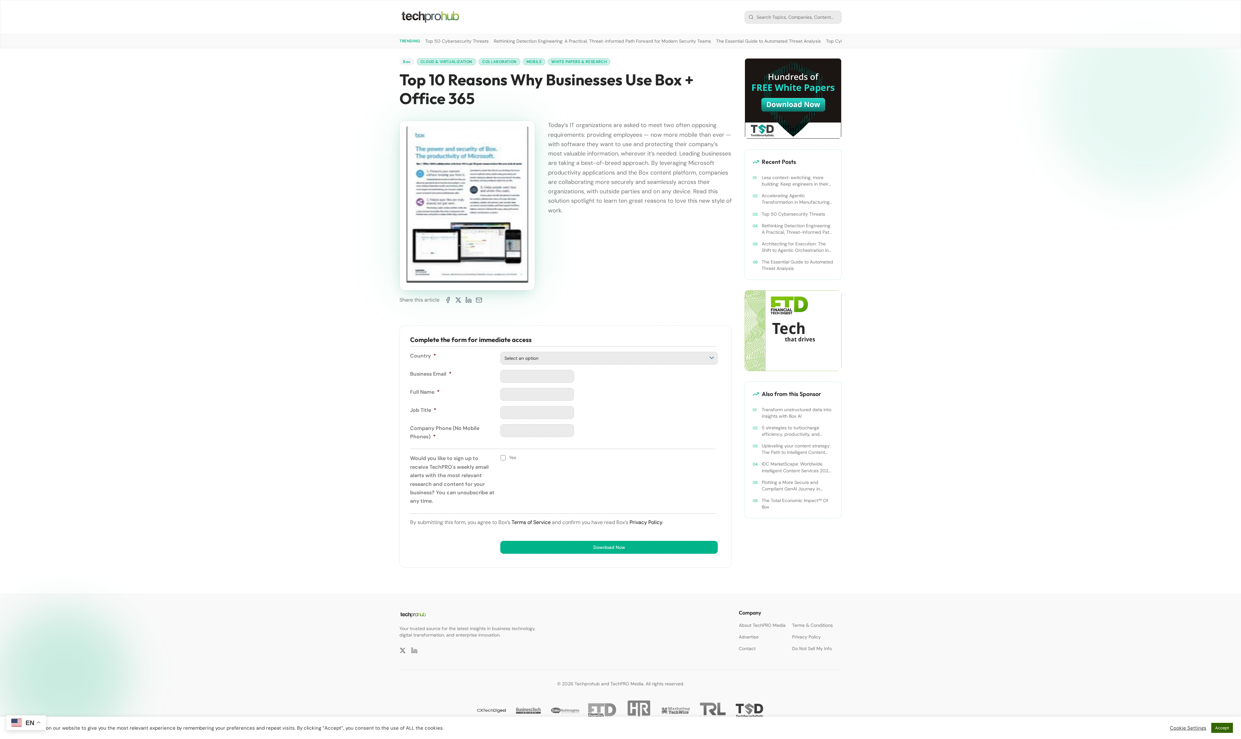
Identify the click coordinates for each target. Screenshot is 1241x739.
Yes (512, 457)
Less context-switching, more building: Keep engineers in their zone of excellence (795, 181)
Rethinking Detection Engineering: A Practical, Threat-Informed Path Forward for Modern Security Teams (602, 41)
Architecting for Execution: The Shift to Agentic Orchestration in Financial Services (795, 247)
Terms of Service (531, 522)
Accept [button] (1222, 728)
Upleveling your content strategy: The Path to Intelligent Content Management (796, 449)
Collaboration (499, 61)
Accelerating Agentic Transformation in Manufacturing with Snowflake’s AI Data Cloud (796, 199)
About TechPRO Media (762, 625)
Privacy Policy (646, 522)
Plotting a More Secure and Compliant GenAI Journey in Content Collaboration (791, 485)
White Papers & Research (579, 61)
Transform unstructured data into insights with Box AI (796, 413)
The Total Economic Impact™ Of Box (795, 504)
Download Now (609, 547)
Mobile (534, 61)
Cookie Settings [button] (1188, 728)
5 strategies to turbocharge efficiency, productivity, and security (791, 431)
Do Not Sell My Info (812, 648)
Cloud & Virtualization (446, 61)
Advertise (748, 637)
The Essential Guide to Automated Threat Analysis (768, 41)
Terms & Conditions (812, 625)
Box (407, 61)
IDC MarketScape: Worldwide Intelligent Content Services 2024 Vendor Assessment (796, 467)
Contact (747, 648)
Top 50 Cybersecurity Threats (457, 41)
